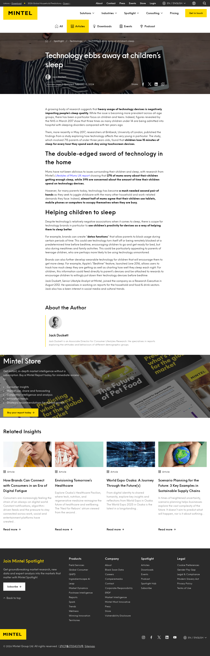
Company (112, 558)
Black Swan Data (114, 570)
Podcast (150, 26)
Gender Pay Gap (186, 570)
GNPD (72, 574)
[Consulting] (161, 13)
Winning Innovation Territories (79, 618)
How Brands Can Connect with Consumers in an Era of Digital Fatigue (25, 485)
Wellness (74, 611)
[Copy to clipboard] (163, 84)
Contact (111, 3)
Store (143, 3)
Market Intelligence (116, 597)
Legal (181, 558)
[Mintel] (20, 13)
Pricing (174, 13)
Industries (108, 13)
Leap (71, 583)
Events (132, 3)
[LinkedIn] (167, 638)
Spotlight (130, 13)
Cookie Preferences (188, 565)
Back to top (14, 598)
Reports (73, 597)
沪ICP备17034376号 (72, 646)
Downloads (104, 26)
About (99, 3)
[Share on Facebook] (143, 84)
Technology (76, 41)
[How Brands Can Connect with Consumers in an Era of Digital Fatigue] (27, 454)
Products (75, 558)
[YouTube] (175, 638)
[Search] (205, 3)
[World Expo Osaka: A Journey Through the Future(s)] (131, 454)
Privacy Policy (184, 583)
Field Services (76, 565)
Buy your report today (19, 412)
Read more (10, 529)
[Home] (46, 41)
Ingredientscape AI (79, 579)
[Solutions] (93, 13)
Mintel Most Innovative (117, 602)
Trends (72, 606)
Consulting (152, 13)
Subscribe (12, 586)
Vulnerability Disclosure (118, 615)
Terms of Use (184, 588)
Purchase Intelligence (81, 593)
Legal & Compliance (188, 574)
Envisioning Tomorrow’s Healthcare (73, 483)
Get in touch (196, 13)
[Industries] (116, 13)
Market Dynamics (78, 588)
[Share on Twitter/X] (150, 84)
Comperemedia (114, 579)
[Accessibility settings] (194, 3)
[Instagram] (143, 638)
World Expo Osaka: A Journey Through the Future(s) (130, 483)
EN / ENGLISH (174, 3)
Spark (72, 602)
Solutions (85, 13)
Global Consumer (78, 570)
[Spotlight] (138, 13)
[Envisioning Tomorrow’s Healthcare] (79, 454)
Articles (80, 26)
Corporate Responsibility (119, 588)
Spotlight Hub (148, 583)
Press (122, 3)
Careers (109, 574)
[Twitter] (159, 638)
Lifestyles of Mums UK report (72, 175)
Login (153, 3)
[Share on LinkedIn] (156, 84)
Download (44, 3)
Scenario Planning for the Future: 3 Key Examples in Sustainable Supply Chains (179, 485)
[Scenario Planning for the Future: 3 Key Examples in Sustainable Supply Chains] (182, 454)
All (61, 26)
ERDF (108, 593)
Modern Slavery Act (188, 579)
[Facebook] (151, 638)
